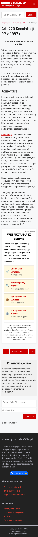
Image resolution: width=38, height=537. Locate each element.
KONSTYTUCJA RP (13, 3)
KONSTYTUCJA (19, 351)
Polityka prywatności (13, 520)
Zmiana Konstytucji (12, 487)
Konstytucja (6, 135)
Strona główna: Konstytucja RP (13, 23)
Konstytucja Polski (12, 509)
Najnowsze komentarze (14, 494)
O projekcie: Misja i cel (14, 512)
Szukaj (31, 15)
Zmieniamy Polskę (12, 491)
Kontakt (7, 516)
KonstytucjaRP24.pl (17, 439)
